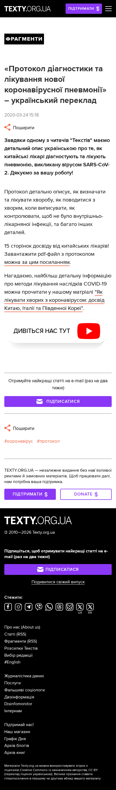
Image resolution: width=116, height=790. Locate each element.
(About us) (30, 627)
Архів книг (14, 752)
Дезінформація (19, 697)
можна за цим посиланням (37, 262)
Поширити (23, 128)
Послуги (12, 683)
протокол (50, 441)
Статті (9, 634)
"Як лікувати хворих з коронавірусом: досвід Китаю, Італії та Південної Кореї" (54, 300)
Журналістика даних (24, 676)
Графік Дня (15, 739)
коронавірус (20, 441)
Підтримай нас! (19, 724)
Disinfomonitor (18, 704)
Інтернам (13, 711)
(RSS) (21, 634)
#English (12, 662)
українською (42, 774)
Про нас (12, 627)
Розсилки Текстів (21, 648)
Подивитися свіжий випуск (58, 582)
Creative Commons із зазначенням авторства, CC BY (59, 770)
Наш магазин (17, 731)
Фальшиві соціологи (24, 690)
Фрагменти (15, 641)
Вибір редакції (18, 655)
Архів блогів (16, 745)
